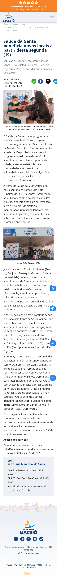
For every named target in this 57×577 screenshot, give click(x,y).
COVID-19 (19, 10)
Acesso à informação (33, 10)
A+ (52, 343)
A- (53, 378)
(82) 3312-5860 (33, 553)
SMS (10, 460)
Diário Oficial (41, 7)
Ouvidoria (28, 7)
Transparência (16, 7)
